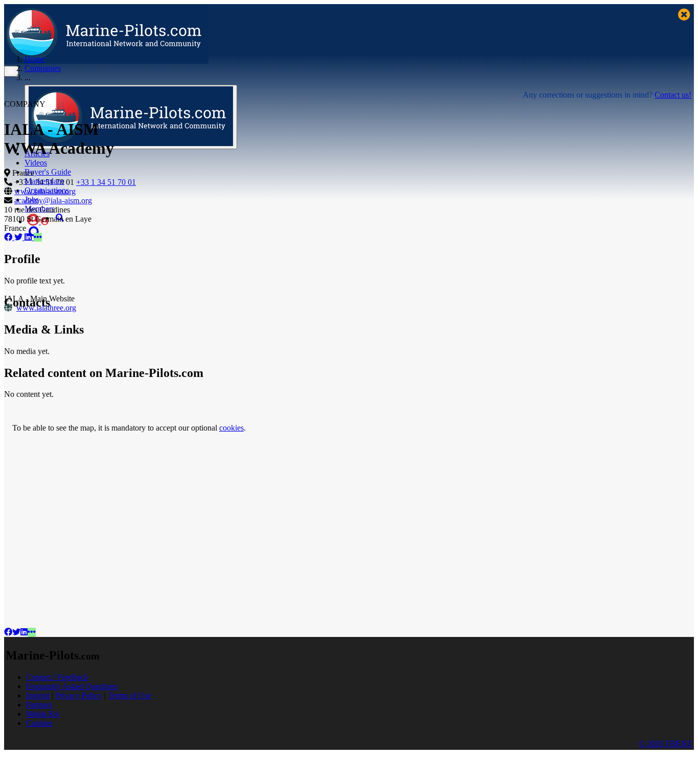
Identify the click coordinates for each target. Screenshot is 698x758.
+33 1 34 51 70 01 (106, 182)
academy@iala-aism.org (53, 200)
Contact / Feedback (57, 677)
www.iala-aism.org (45, 191)
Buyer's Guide (48, 172)
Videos (36, 162)
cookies (231, 427)
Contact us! (673, 94)
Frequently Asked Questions (72, 686)
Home (34, 59)
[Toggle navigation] (11, 71)
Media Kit (42, 713)
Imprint (38, 695)
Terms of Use (129, 695)
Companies (43, 68)
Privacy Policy (78, 695)
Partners (39, 704)
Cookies (39, 723)
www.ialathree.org (46, 307)
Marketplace (44, 181)
